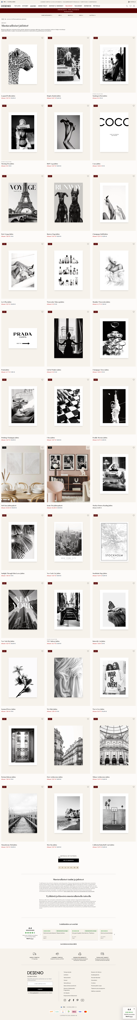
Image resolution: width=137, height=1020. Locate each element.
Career (65, 980)
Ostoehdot (94, 980)
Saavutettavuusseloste (70, 985)
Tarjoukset (69, 6)
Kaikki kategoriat (46, 15)
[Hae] (127, 6)
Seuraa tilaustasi (95, 977)
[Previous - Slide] (40, 934)
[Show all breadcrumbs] (3, 19)
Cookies (93, 983)
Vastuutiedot (67, 977)
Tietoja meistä (67, 972)
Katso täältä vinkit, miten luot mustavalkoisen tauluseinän (79, 891)
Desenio (73, 1015)
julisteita (70, 884)
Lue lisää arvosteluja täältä (68, 944)
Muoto (70, 15)
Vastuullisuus (67, 983)
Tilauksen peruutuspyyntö (98, 988)
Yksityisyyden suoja (96, 985)
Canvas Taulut (42, 6)
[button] (129, 1013)
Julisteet (33, 6)
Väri (59, 15)
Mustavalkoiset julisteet (19, 19)
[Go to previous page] (59, 867)
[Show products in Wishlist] (130, 6)
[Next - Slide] (114, 934)
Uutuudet (25, 6)
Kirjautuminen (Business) (70, 995)
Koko (80, 15)
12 (74, 867)
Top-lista (17, 6)
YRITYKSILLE (96, 6)
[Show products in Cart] (134, 6)
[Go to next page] (77, 867)
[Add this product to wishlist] (42, 38)
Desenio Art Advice (96, 972)
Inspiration (87, 6)
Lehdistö (66, 975)
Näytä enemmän (68, 860)
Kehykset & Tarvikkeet (56, 6)
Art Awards (67, 993)
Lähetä (40, 989)
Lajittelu (91, 15)
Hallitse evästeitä (96, 991)
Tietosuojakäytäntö (34, 993)
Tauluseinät (78, 6)
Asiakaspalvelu (95, 975)
